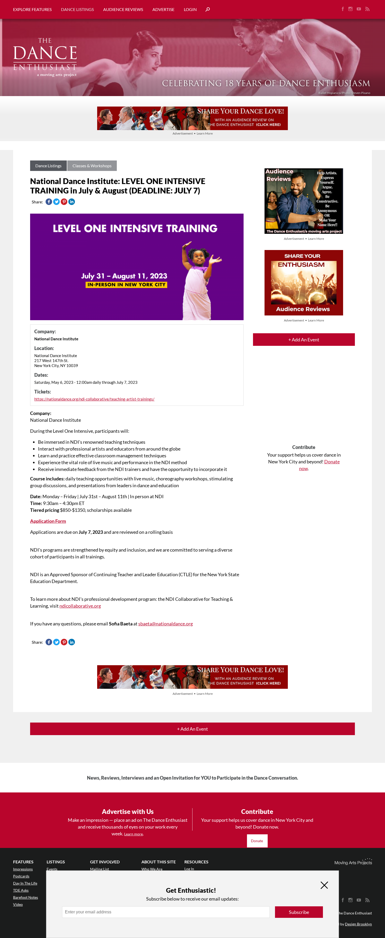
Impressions (23, 869)
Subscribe (299, 912)
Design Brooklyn (358, 924)
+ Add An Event (303, 339)
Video (18, 904)
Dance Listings (77, 9)
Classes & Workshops (92, 165)
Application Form (48, 521)
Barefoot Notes (25, 897)
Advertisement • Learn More (193, 133)
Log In (189, 869)
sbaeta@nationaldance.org (165, 623)
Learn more (133, 834)
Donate (257, 841)
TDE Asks (21, 890)
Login (190, 9)
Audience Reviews (123, 9)
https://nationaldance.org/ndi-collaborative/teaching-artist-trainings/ (94, 399)
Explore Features (32, 9)
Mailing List (99, 869)
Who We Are (151, 869)
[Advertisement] (304, 399)
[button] (205, 9)
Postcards (21, 876)
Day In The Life (25, 883)
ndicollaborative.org (80, 606)
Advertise (163, 9)
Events (52, 869)
